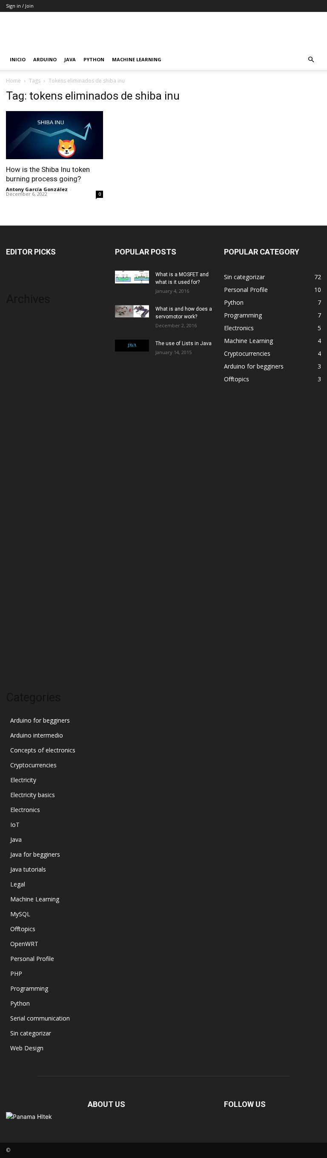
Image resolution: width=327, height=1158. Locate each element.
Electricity (23, 780)
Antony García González (37, 189)
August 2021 (23, 437)
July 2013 (18, 654)
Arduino (45, 59)
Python (93, 59)
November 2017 (28, 564)
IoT (15, 825)
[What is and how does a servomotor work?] (132, 311)
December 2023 (28, 322)
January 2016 (24, 590)
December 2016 (28, 577)
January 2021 (24, 462)
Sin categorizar (30, 1033)
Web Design (26, 1048)
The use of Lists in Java (183, 343)
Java (70, 59)
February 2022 (26, 411)
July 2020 (18, 513)
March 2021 (22, 450)
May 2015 (19, 603)
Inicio (18, 59)
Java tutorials (28, 869)
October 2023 (25, 335)
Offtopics (22, 929)
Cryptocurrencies (33, 765)
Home (13, 80)
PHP (16, 973)
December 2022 (28, 399)
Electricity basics (32, 795)
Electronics (25, 810)
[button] (311, 60)
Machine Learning (136, 59)
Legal (17, 884)
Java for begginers (35, 854)
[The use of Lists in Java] (132, 346)
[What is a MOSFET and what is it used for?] (132, 277)
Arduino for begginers (40, 720)
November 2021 (28, 424)
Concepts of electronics (42, 750)
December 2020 (28, 475)
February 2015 (26, 616)
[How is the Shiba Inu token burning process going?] (54, 135)
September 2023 (29, 347)
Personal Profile (32, 959)
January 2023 (24, 386)
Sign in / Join (20, 6)
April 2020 (19, 539)
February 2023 (26, 373)
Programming (29, 988)
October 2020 (25, 488)
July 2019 (18, 552)
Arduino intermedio (36, 735)
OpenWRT (24, 944)
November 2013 (28, 641)
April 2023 (19, 360)
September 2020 (29, 501)
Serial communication (40, 1018)
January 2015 (24, 628)
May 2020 (19, 526)
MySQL (20, 914)
